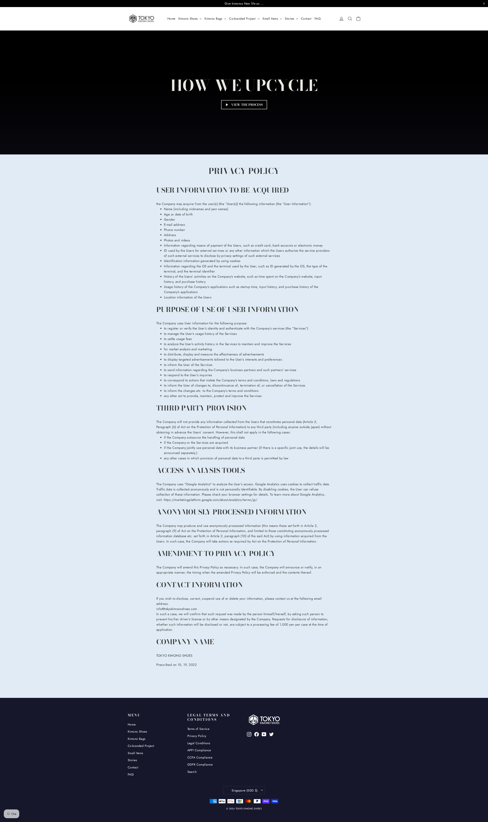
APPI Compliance (199, 750)
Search (192, 772)
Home (171, 18)
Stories (290, 18)
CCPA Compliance (200, 757)
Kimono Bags (214, 18)
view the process (247, 104)
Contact (306, 18)
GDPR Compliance (200, 764)
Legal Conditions (198, 743)
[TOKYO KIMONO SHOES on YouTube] (264, 734)
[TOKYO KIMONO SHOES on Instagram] (249, 734)
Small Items (270, 18)
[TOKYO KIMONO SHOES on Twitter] (271, 734)
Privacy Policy (196, 736)
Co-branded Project (243, 18)
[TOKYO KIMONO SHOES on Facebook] (256, 734)
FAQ (318, 18)
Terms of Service (198, 729)
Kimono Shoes (188, 18)
